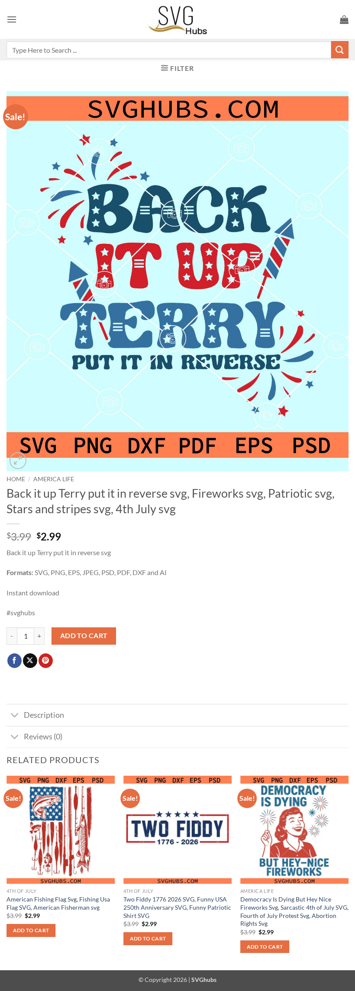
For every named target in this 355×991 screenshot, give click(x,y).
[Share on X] (30, 660)
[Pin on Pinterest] (46, 660)
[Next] (348, 872)
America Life (53, 479)
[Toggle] (14, 715)
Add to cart (84, 635)
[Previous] (6, 872)
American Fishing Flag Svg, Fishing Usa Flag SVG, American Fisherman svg (58, 903)
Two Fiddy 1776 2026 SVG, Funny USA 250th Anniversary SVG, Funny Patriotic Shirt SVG (177, 907)
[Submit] (340, 49)
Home (15, 479)
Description (44, 714)
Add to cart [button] (31, 930)
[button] (11, 19)
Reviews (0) (43, 736)
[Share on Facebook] (14, 660)
